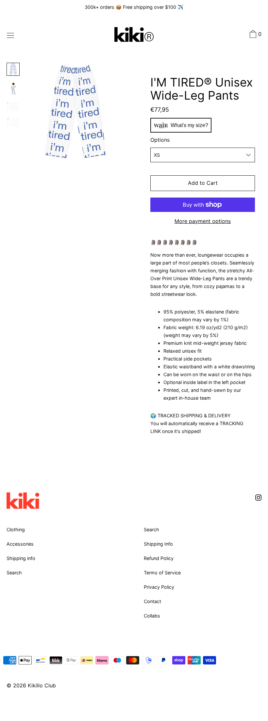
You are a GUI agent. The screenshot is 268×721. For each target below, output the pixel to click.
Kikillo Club (42, 685)
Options (160, 139)
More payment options (203, 221)
